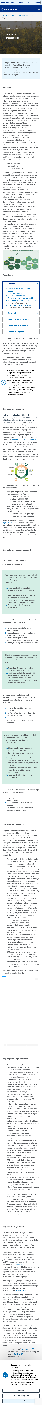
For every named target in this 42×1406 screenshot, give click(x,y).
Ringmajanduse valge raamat (19, 298)
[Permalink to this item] (25, 28)
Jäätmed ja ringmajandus (26, 15)
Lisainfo (11, 284)
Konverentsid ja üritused (18, 319)
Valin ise (21, 1391)
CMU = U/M (19, 1291)
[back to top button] (36, 1394)
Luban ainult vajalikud (21, 1396)
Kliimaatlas (23, 2)
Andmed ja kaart (7, 2)
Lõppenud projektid (16, 332)
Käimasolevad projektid (18, 325)
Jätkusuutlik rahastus (16, 296)
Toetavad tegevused (16, 293)
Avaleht (4, 15)
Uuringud (12, 313)
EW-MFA (17, 1354)
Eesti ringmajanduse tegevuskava (21, 300)
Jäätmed (9, 34)
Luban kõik (21, 1401)
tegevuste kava (8, 523)
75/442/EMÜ (19, 1264)
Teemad (12, 15)
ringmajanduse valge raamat (23, 440)
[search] (34, 9)
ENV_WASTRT (26, 1349)
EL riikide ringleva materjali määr (20, 305)
